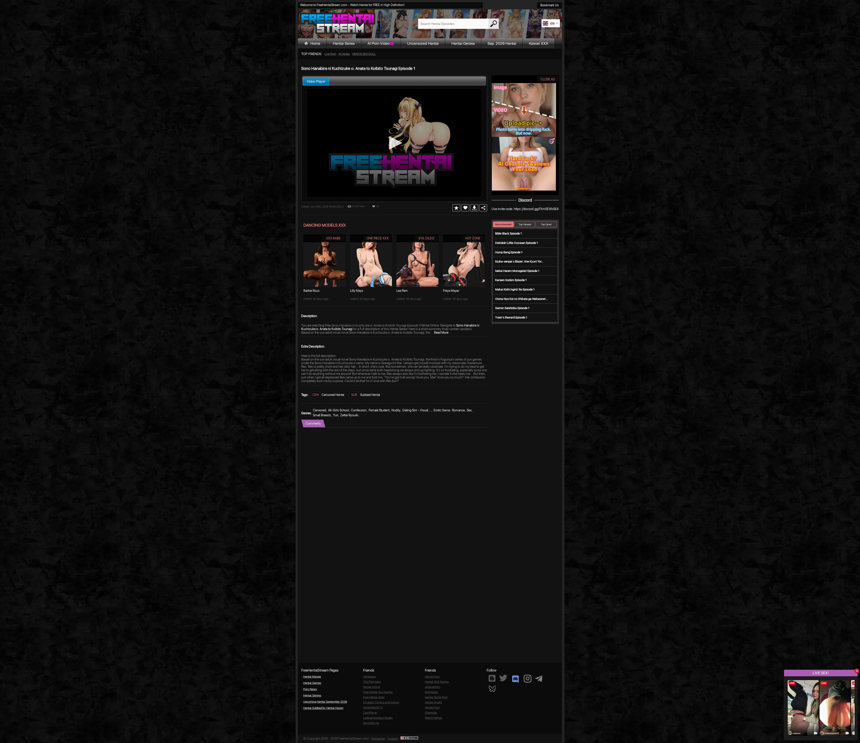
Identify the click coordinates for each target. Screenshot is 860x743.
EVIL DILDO (426, 238)
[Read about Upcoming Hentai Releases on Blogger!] (492, 678)
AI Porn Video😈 (381, 43)
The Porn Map (372, 681)
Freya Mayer (451, 290)
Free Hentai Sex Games (378, 692)
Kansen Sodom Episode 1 (511, 280)
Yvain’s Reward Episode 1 (511, 317)
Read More (441, 332)
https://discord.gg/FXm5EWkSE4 (536, 209)
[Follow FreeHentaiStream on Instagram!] (527, 679)
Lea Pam (402, 290)
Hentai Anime (371, 687)
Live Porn (330, 54)
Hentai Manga (312, 676)
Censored (319, 410)
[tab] (316, 81)
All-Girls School (338, 410)
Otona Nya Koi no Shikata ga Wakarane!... (521, 299)
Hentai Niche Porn (436, 697)
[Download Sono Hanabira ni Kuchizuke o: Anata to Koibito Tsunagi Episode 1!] (474, 207)
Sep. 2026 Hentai (502, 43)
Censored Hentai (333, 395)
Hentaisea (369, 676)
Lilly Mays (356, 290)
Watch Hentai (433, 717)
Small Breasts (322, 415)
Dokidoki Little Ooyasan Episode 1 (516, 243)
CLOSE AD (548, 79)
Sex (469, 410)
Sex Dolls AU (371, 723)
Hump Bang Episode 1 (508, 252)
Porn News (310, 689)
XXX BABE (333, 238)
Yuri (335, 415)
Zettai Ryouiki (349, 415)
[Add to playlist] (456, 207)
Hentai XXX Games (437, 681)
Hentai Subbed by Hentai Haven (323, 708)
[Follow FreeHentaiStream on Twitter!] (503, 678)
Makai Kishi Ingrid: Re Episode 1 (515, 289)
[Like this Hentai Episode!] (465, 207)
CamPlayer (370, 712)
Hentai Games (312, 683)
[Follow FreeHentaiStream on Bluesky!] (492, 688)
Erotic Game (442, 410)
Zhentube (431, 712)
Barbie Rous (311, 290)
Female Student (379, 410)
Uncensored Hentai (423, 43)
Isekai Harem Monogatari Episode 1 (517, 271)
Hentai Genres (463, 43)
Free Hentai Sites (374, 697)
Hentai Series (344, 43)
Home (315, 43)
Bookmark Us (549, 5)
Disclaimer (378, 738)
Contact (393, 738)
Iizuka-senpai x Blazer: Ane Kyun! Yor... (519, 261)
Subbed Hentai (370, 395)
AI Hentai (344, 54)
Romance (458, 410)
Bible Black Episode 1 (508, 233)
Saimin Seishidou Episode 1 (512, 308)
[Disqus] (394, 483)
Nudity (395, 410)
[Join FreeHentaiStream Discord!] (515, 679)
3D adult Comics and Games (381, 702)
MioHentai (431, 692)
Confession (359, 410)
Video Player (316, 81)
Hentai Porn (432, 676)
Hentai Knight (433, 702)
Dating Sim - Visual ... (417, 410)
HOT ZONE (472, 238)
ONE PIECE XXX (378, 238)
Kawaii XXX (538, 43)
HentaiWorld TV (373, 707)
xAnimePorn (432, 687)
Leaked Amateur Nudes (378, 717)
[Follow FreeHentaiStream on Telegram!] (538, 678)
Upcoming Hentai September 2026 (325, 701)
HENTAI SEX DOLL (364, 54)
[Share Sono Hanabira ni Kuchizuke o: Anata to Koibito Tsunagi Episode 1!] (483, 207)
